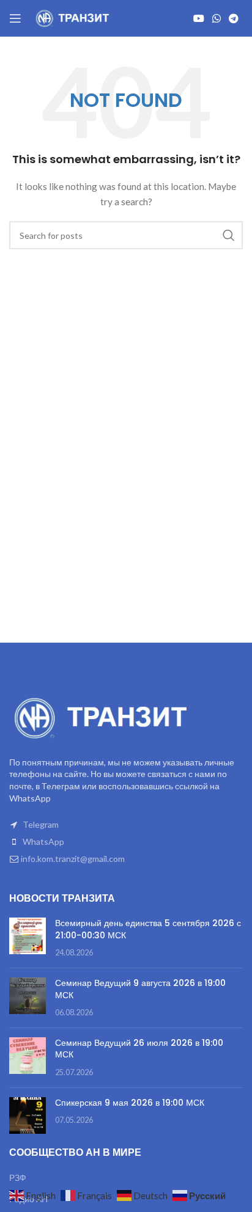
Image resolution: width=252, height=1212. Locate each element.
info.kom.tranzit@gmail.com (73, 858)
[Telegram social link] (234, 18)
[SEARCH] (229, 235)
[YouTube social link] (198, 18)
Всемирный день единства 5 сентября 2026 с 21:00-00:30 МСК (148, 929)
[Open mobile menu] (15, 18)
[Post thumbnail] (27, 938)
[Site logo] (73, 17)
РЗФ (17, 1177)
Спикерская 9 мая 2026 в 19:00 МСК (129, 1103)
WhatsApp (43, 841)
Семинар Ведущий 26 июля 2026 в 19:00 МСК (139, 1049)
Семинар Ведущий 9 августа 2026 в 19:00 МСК (140, 989)
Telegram (41, 824)
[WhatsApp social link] (216, 18)
